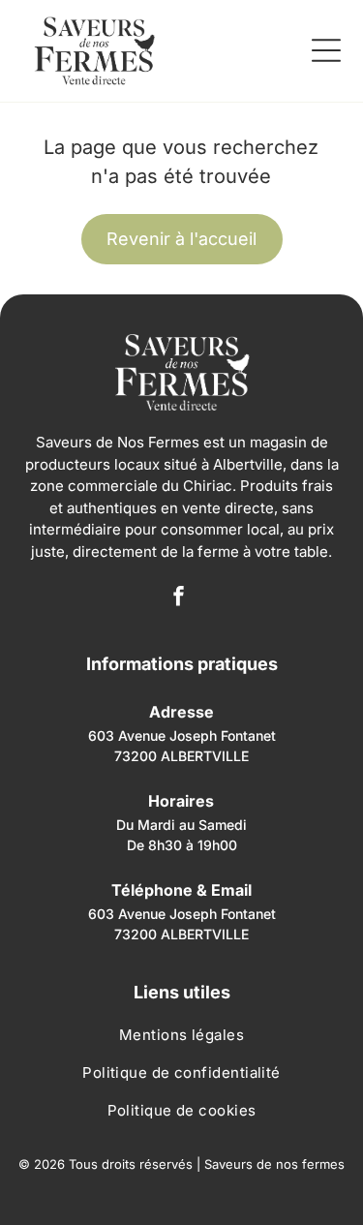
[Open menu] (326, 50)
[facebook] (178, 598)
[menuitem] (182, 1039)
